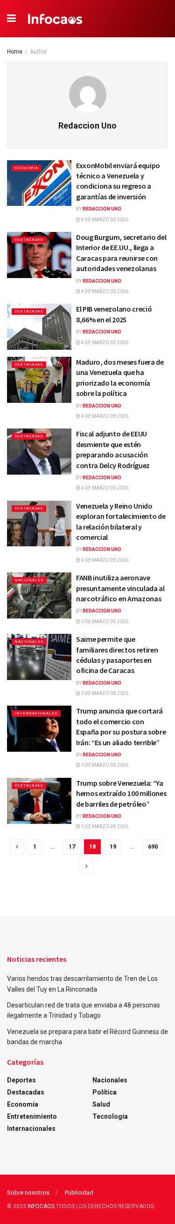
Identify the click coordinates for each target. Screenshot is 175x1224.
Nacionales (29, 580)
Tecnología (110, 1116)
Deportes (21, 1080)
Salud (101, 1104)
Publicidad (79, 1192)
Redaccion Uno (102, 208)
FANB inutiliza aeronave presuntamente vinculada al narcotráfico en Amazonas (120, 588)
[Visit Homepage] (55, 18)
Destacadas (28, 240)
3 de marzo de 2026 (104, 621)
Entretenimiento (32, 1116)
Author (38, 51)
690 (153, 846)
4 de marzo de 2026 (104, 219)
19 (113, 846)
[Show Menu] (11, 18)
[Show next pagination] (86, 866)
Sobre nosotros (28, 1192)
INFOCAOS (41, 1206)
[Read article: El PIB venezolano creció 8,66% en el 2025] (39, 327)
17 (72, 846)
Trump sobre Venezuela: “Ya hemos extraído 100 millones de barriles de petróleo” (121, 793)
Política (104, 1092)
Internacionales (36, 713)
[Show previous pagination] (17, 846)
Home (14, 51)
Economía (26, 168)
